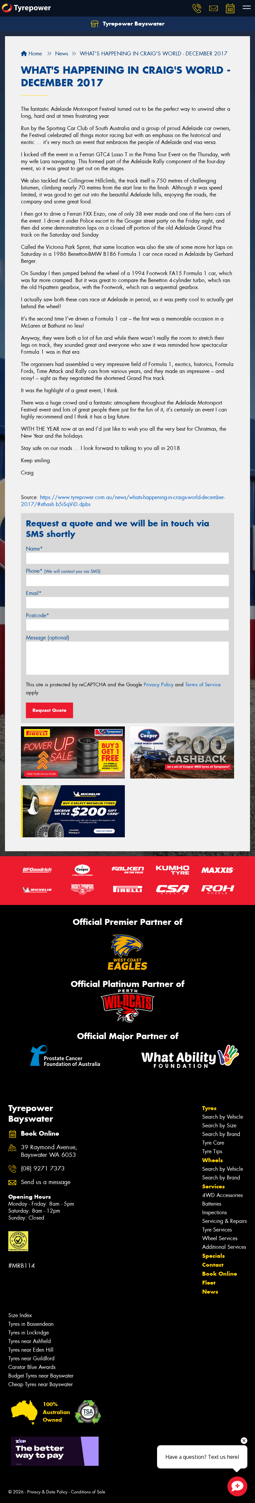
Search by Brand (221, 1134)
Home (34, 53)
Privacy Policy (158, 684)
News (210, 1291)
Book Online (219, 1273)
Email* (34, 593)
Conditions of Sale (88, 1492)
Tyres (209, 1108)
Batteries (211, 1203)
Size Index (20, 1315)
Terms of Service (203, 684)
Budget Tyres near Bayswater (40, 1375)
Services (213, 1186)
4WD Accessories (222, 1195)
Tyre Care (213, 1142)
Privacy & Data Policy (47, 1492)
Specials (213, 1255)
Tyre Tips (212, 1151)
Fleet (208, 1282)
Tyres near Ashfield (29, 1341)
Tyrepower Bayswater (132, 23)
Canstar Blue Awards (31, 1367)
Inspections (214, 1212)
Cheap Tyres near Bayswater (40, 1384)
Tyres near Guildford (31, 1358)
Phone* (63, 570)
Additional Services (224, 1246)
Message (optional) (47, 637)
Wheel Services (219, 1238)
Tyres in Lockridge (28, 1332)
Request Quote (49, 710)
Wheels (212, 1160)
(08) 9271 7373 (43, 1168)
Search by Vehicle (222, 1116)
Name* (34, 548)
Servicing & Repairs (224, 1221)
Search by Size (219, 1125)
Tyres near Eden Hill (30, 1349)
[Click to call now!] (197, 8)
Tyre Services (217, 1229)
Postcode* (37, 615)
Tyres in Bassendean (30, 1323)
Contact (212, 1264)
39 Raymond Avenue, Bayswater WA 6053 (49, 1151)
